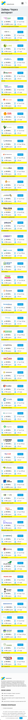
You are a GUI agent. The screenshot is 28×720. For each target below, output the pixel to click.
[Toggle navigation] (22, 3)
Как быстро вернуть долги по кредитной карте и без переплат (13, 698)
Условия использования (8, 708)
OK (21, 718)
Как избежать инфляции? (9, 695)
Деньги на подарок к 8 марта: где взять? (12, 693)
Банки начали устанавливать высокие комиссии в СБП (15, 701)
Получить (20, 18)
